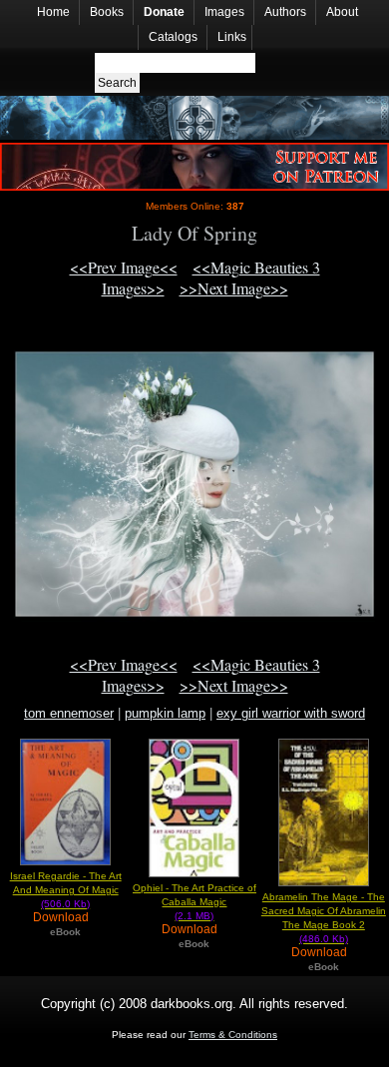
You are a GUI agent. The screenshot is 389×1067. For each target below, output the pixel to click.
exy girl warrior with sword (290, 713)
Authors (285, 12)
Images (224, 12)
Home (53, 12)
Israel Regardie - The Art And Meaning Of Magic (66, 889)
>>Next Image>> (234, 287)
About (342, 12)
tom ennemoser (69, 713)
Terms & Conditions (233, 1034)
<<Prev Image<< (124, 267)
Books (107, 12)
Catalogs (173, 37)
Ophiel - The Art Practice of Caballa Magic (194, 901)
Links (231, 37)
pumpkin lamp (165, 713)
